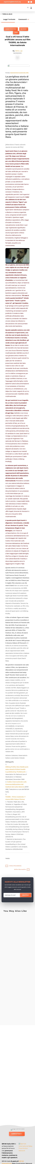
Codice (6, 918)
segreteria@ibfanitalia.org (12, 1)
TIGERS (16, 32)
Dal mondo (24, 29)
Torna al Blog (7, 14)
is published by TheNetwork (15, 772)
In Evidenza (8, 920)
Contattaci (16, 1134)
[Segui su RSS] (31, 2)
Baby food (7, 957)
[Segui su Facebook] (29, 2)
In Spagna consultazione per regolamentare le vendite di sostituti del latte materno (17, 935)
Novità (16, 995)
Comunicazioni (14, 918)
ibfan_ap (18, 51)
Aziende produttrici (10, 29)
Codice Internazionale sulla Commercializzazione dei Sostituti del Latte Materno (16, 784)
